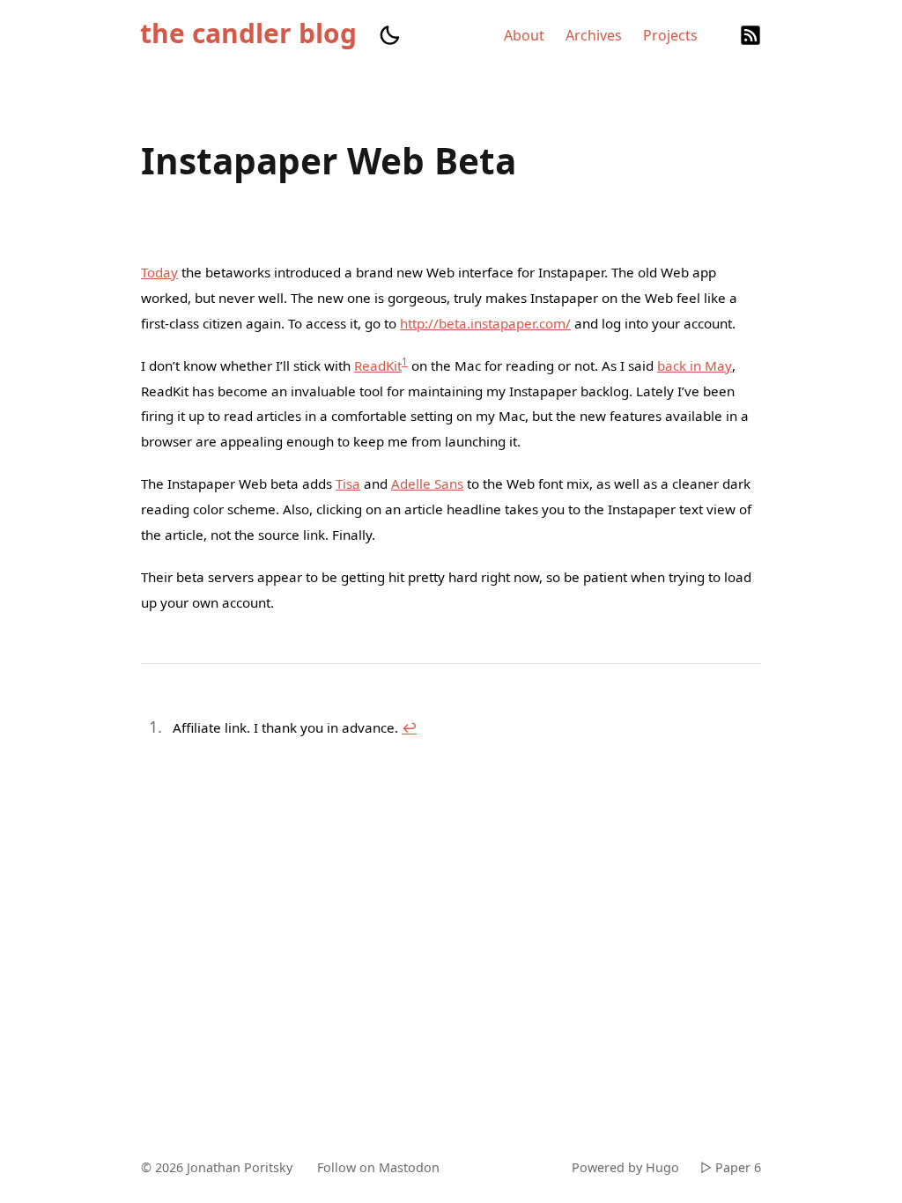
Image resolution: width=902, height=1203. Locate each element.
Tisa (348, 483)
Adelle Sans (427, 483)
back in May (694, 365)
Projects (670, 35)
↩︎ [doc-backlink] (409, 727)
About (524, 35)
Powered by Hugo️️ (625, 1167)
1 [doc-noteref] (405, 361)
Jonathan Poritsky (239, 1167)
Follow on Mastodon (378, 1167)
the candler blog (248, 33)
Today (159, 272)
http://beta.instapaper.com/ (485, 323)
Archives (594, 35)
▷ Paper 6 (730, 1167)
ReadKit (378, 365)
